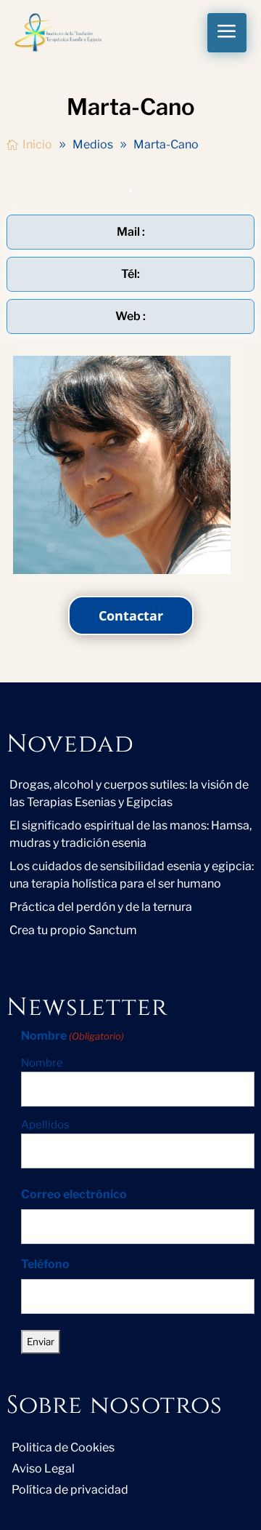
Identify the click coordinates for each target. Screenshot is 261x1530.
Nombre (42, 1062)
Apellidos (45, 1124)
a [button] (226, 32)
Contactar (131, 615)
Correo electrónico (74, 1194)
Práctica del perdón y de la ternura (100, 907)
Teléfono (45, 1264)
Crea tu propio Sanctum (73, 930)
